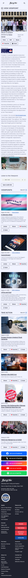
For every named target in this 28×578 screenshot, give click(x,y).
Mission (3, 559)
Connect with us (19, 512)
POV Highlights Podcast (5, 516)
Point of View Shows (6, 507)
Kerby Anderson (16, 252)
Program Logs (18, 551)
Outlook (3, 546)
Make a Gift (4, 525)
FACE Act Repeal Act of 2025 (11, 440)
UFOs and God (6, 292)
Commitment (5, 255)
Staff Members (5, 567)
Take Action (20, 528)
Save (15, 43)
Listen (5, 226)
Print (4, 40)
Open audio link (7, 185)
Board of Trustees (5, 569)
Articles (17, 514)
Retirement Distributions (4, 532)
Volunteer (17, 559)
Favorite (6, 43)
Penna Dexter (15, 212)
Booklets (17, 509)
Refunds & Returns (19, 561)
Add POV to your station (19, 549)
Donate (21, 524)
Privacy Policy (4, 571)
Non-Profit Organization (4, 562)
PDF (11, 40)
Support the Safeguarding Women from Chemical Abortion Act (13, 406)
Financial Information (6, 575)
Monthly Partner (5, 527)
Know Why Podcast (6, 514)
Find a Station (18, 544)
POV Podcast (4, 519)
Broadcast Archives (6, 509)
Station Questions (19, 546)
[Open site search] (24, 3)
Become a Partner (21, 532)
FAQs (2, 573)
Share (17, 40)
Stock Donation (5, 529)
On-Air (2, 565)
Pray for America (19, 507)
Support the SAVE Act (9, 374)
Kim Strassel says (21, 115)
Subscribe (21, 537)
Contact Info (18, 557)
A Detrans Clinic (6, 215)
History (3, 557)
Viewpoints (4, 512)
